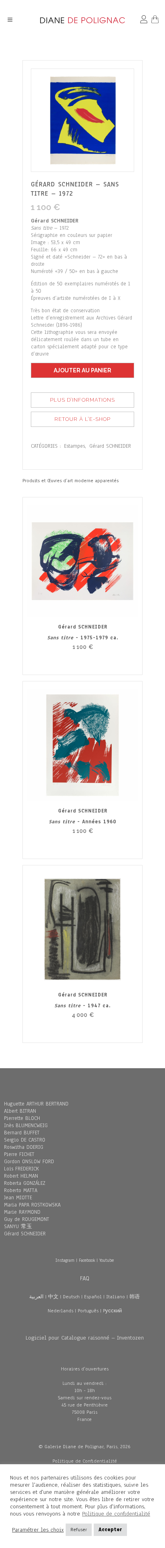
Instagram (64, 1260)
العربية (36, 1296)
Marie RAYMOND (22, 1212)
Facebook (87, 1260)
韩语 (134, 1296)
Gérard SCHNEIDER (110, 446)
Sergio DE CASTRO (24, 1140)
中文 (53, 1296)
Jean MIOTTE (18, 1197)
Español (93, 1296)
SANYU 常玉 (18, 1226)
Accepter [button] (110, 1529)
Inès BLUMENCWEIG (26, 1125)
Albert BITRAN (20, 1111)
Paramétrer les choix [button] (38, 1530)
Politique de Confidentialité (84, 1461)
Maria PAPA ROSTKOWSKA (32, 1204)
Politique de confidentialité (116, 1514)
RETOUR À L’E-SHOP (82, 419)
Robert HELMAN (21, 1176)
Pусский (112, 1311)
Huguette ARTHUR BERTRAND (36, 1103)
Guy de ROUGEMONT (26, 1219)
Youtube (106, 1260)
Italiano (115, 1296)
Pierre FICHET (19, 1154)
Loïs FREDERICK (21, 1168)
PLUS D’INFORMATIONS (82, 400)
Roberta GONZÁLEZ (24, 1183)
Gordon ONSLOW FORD (29, 1161)
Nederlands (60, 1311)
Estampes (74, 446)
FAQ (84, 1278)
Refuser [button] (78, 1529)
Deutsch (71, 1296)
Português (88, 1311)
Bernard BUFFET (22, 1132)
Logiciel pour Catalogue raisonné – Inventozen (85, 1338)
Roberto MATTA (20, 1190)
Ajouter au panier (82, 370)
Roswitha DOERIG (23, 1147)
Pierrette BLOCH (22, 1118)
